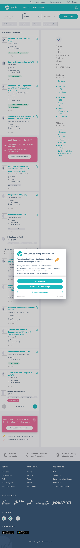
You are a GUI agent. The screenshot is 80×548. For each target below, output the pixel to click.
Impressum (59, 296)
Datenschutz (21, 296)
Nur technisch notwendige (40, 287)
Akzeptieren (40, 281)
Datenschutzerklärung (25, 273)
